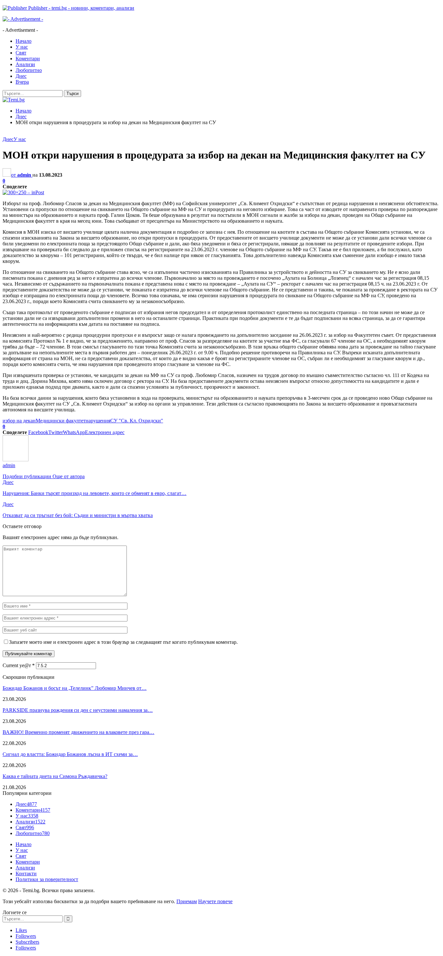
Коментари (28, 58)
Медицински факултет (61, 420)
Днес (21, 76)
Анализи (25, 64)
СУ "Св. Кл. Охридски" (136, 420)
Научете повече (215, 901)
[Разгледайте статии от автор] (16, 459)
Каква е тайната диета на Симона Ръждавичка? (55, 776)
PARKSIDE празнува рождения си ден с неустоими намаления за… (78, 710)
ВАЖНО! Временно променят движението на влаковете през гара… (78, 732)
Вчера (22, 82)
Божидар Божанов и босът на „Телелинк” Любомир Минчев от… (75, 688)
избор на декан (19, 420)
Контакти (26, 873)
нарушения (98, 420)
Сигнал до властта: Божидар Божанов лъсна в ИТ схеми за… (70, 754)
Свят (21, 52)
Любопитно (29, 70)
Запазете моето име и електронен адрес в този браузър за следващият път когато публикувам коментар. (123, 642)
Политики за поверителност (47, 879)
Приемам (186, 901)
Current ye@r (19, 665)
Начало (23, 41)
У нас (22, 47)
